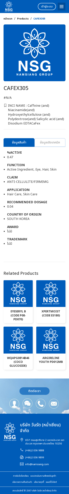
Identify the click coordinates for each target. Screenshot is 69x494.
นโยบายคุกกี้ (39, 482)
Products (23, 19)
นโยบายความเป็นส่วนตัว (22, 482)
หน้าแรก (8, 19)
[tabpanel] (34, 199)
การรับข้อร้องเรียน (21, 475)
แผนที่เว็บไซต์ (51, 482)
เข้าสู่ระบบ (47, 6)
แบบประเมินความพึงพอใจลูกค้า (43, 475)
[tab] (19, 142)
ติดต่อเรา (34, 391)
